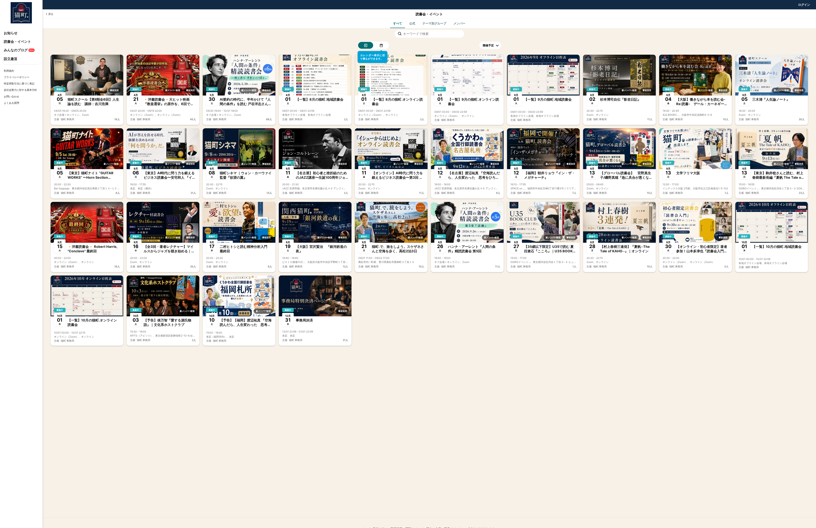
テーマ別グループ (434, 23)
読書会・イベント (17, 41)
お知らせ (10, 33)
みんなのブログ (19, 50)
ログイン (804, 4)
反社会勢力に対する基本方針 (20, 89)
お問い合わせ (11, 96)
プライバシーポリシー (16, 77)
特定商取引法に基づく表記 (19, 83)
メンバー (459, 23)
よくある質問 (11, 102)
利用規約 (9, 70)
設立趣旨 (10, 59)
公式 (412, 23)
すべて (397, 23)
